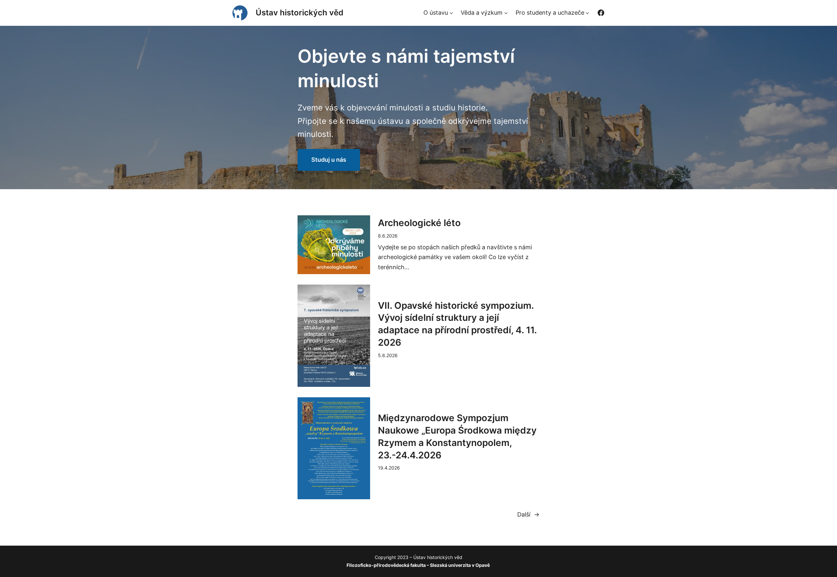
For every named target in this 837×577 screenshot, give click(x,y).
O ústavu (435, 12)
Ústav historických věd (299, 12)
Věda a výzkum (482, 12)
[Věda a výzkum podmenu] (506, 13)
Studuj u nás (328, 159)
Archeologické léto (419, 222)
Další (528, 514)
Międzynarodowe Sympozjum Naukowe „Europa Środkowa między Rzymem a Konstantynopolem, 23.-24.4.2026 (457, 436)
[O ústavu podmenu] (451, 13)
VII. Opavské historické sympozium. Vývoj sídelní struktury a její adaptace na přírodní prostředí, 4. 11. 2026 (457, 324)
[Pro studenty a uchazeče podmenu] (587, 13)
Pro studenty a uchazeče (550, 12)
